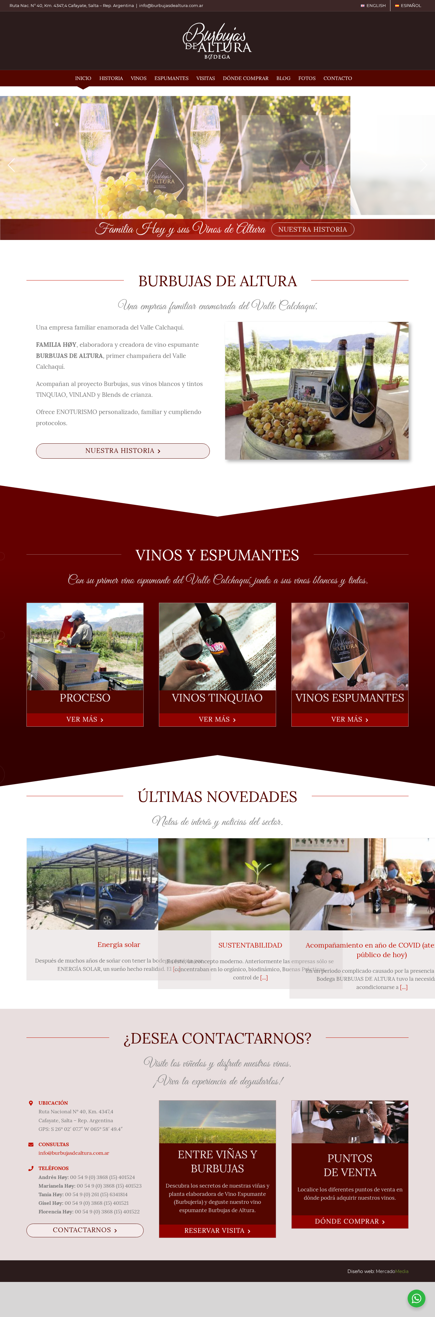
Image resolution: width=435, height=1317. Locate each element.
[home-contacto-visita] (217, 1104)
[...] (264, 977)
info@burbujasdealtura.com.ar (171, 5)
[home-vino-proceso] (85, 606)
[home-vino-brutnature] (350, 606)
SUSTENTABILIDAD (250, 945)
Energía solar (118, 944)
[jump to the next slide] (424, 165)
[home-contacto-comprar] (350, 1104)
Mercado (392, 1271)
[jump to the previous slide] (11, 165)
